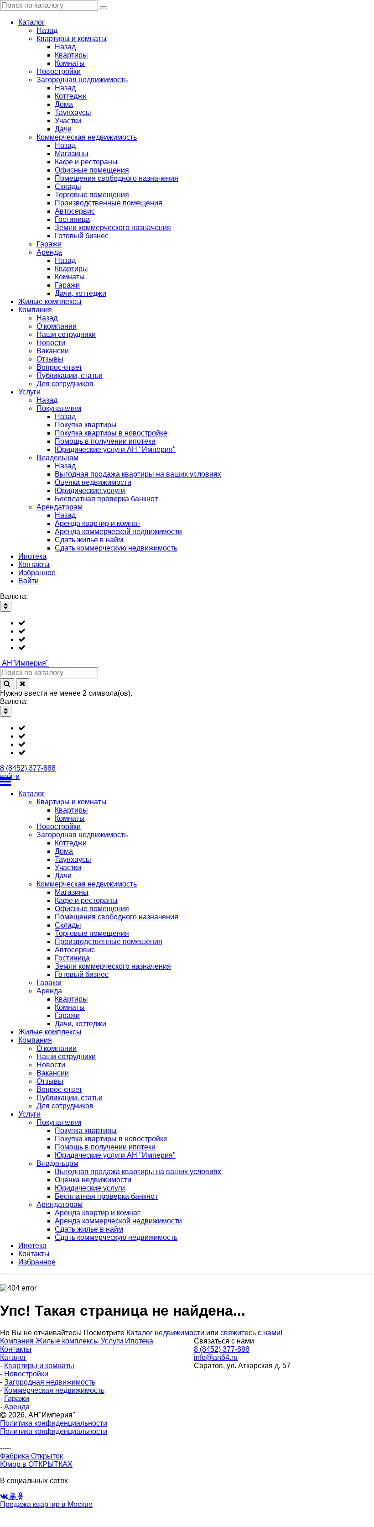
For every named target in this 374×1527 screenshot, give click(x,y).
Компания (18, 1341)
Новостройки (26, 1374)
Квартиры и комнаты (39, 1366)
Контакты (15, 1349)
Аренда (17, 1407)
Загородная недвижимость (49, 1382)
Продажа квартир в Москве (46, 1504)
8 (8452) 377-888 (28, 768)
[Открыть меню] (187, 781)
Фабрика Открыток (31, 1456)
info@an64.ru (216, 1357)
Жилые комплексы (68, 1341)
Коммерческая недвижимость (54, 1390)
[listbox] (187, 635)
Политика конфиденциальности (53, 1423)
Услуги (113, 1341)
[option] (196, 623)
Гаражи (16, 1398)
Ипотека (139, 1341)
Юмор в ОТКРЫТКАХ (36, 1464)
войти (10, 776)
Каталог (13, 1357)
